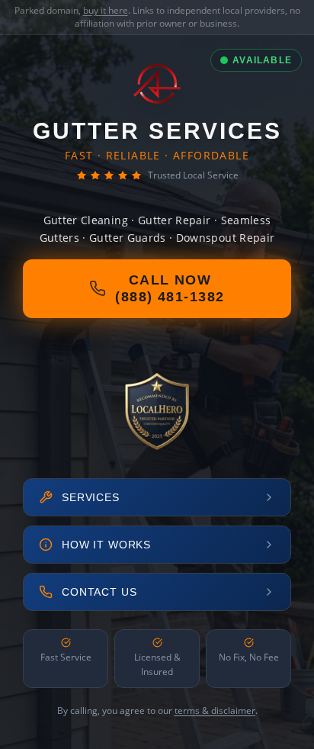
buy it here (105, 10)
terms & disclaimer (215, 710)
